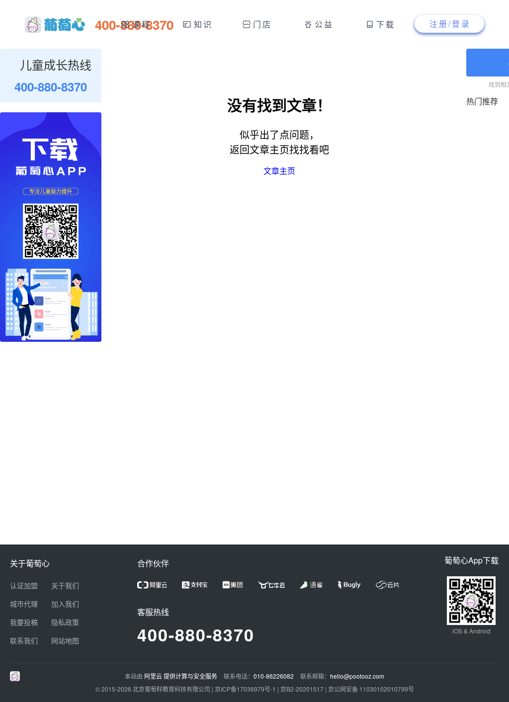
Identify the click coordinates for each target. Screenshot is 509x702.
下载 (385, 24)
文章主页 (279, 170)
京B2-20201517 (302, 689)
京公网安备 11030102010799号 (371, 689)
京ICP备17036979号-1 (245, 689)
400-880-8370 (195, 634)
